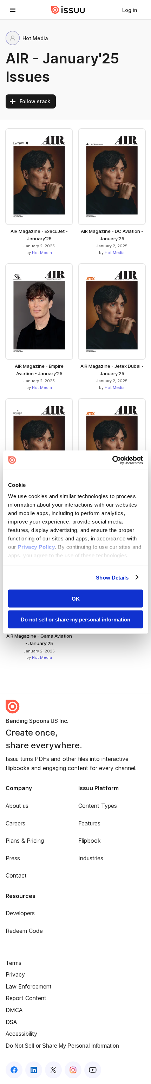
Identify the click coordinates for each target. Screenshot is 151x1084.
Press (13, 858)
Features (89, 823)
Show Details (112, 577)
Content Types (97, 805)
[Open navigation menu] (13, 10)
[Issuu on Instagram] (73, 1069)
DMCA (14, 1010)
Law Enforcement (29, 986)
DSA (11, 1022)
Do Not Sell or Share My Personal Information (62, 1046)
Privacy (15, 974)
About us (17, 805)
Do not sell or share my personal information (75, 619)
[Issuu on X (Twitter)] (53, 1069)
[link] (130, 10)
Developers (20, 913)
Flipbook (89, 840)
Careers (15, 823)
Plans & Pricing (25, 840)
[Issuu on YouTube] (92, 1069)
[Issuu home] (68, 10)
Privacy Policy (36, 547)
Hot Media (42, 252)
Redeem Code (24, 930)
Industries (90, 858)
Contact (16, 875)
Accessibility (21, 1033)
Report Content (26, 998)
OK (76, 599)
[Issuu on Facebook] (14, 1069)
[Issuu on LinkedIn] (33, 1069)
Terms (13, 962)
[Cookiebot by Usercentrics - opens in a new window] (112, 460)
